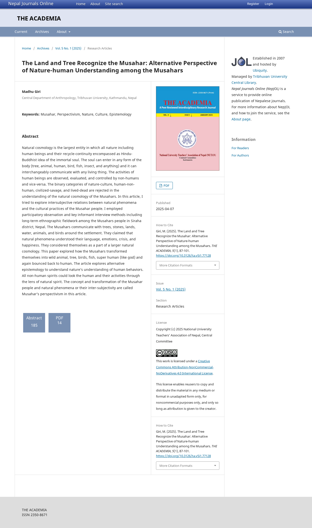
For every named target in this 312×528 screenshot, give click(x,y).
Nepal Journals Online (30, 3)
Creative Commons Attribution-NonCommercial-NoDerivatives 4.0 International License (185, 367)
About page (241, 119)
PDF (166, 185)
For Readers (240, 148)
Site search (114, 3)
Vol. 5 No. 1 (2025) (68, 48)
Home (81, 3)
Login (269, 3)
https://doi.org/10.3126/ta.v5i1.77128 (183, 255)
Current (21, 31)
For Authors (240, 155)
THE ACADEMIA (39, 18)
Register (253, 3)
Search (288, 31)
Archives (42, 31)
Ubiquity (260, 70)
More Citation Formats (175, 265)
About (95, 3)
